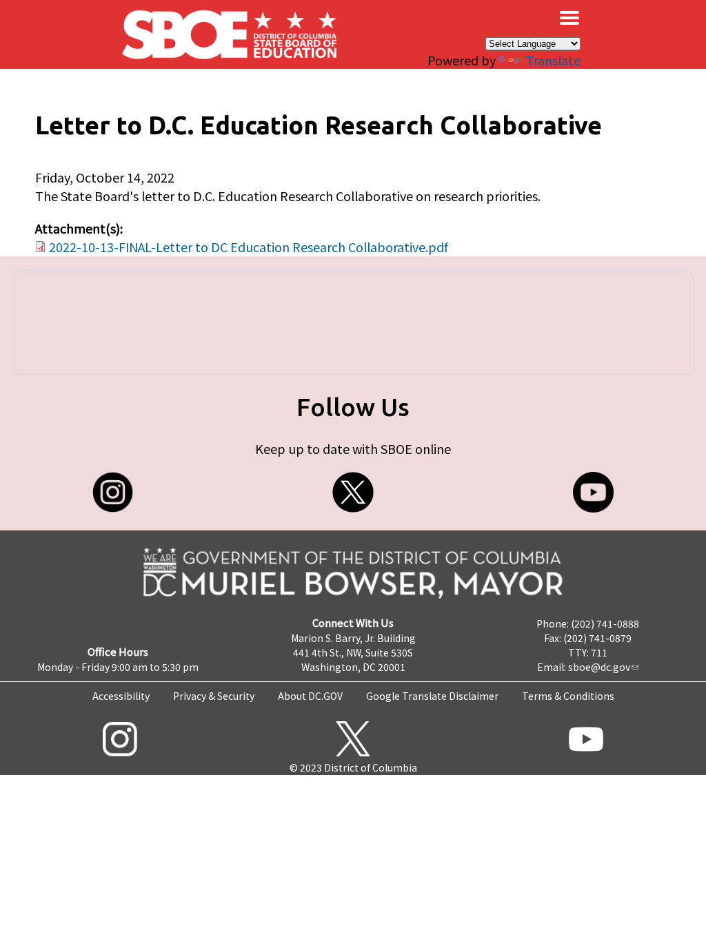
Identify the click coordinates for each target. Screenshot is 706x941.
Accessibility (121, 696)
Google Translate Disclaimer (432, 696)
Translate (553, 60)
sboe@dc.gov (599, 667)
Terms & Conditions (568, 696)
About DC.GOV (310, 696)
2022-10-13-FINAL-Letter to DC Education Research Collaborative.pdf (248, 247)
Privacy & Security (213, 696)
